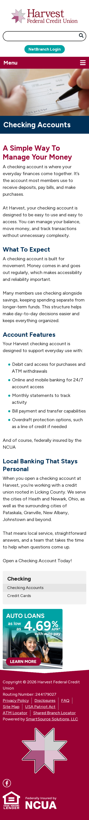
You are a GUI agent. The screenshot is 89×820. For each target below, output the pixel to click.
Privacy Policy (16, 700)
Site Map (11, 706)
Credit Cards (19, 595)
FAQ (65, 700)
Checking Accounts (25, 587)
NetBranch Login (45, 49)
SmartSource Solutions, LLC (52, 719)
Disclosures (44, 700)
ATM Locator (15, 712)
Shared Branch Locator (54, 712)
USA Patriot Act (40, 706)
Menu (33, 62)
